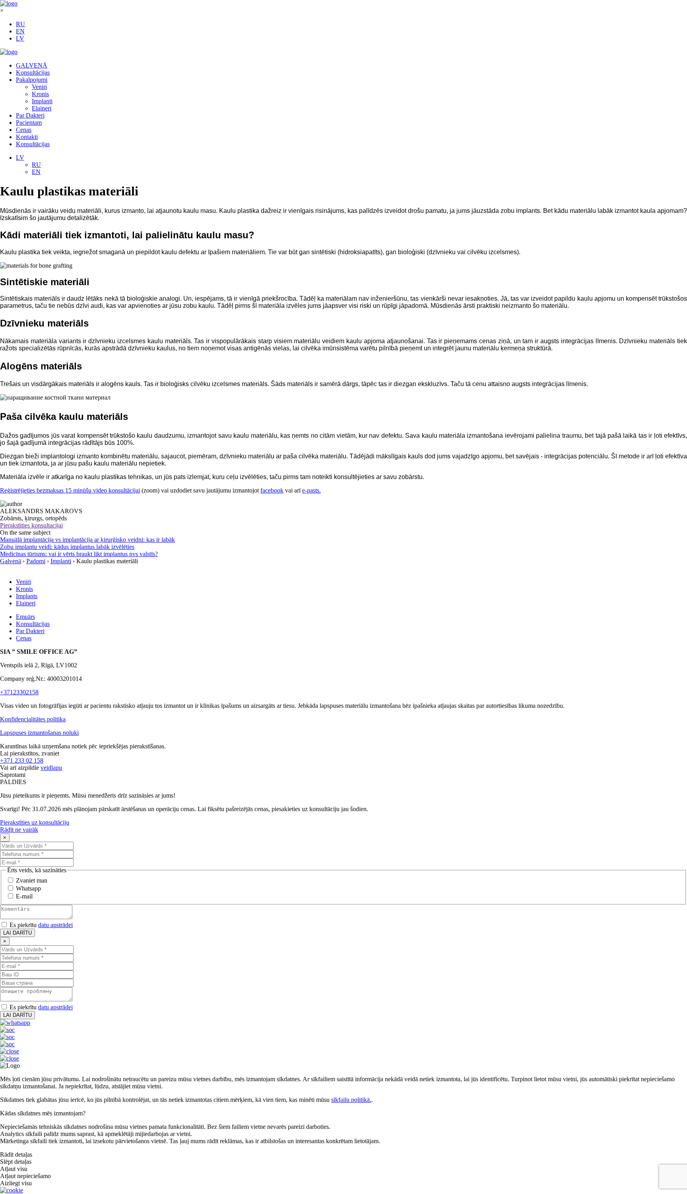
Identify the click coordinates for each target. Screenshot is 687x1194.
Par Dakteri (30, 115)
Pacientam (29, 122)
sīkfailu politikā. (351, 1099)
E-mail (24, 896)
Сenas (23, 129)
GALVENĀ (31, 65)
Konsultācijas (33, 72)
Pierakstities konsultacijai (31, 525)
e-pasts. (311, 490)
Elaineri (41, 108)
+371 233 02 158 (21, 760)
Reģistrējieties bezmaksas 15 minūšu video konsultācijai (70, 490)
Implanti (42, 101)
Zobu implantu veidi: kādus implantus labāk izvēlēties (67, 546)
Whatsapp (28, 888)
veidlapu (51, 767)
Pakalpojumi (31, 79)
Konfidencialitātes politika (33, 719)
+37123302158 (19, 692)
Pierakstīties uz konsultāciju (34, 822)
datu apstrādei (55, 925)
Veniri (39, 86)
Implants (26, 596)
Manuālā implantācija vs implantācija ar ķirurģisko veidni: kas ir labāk (87, 539)
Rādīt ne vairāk (19, 829)
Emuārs (25, 616)
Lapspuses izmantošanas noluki (39, 732)
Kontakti (27, 136)
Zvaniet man (31, 880)
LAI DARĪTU (17, 933)
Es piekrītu (41, 925)
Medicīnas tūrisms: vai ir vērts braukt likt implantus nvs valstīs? (79, 554)
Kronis (40, 94)
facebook (271, 490)
